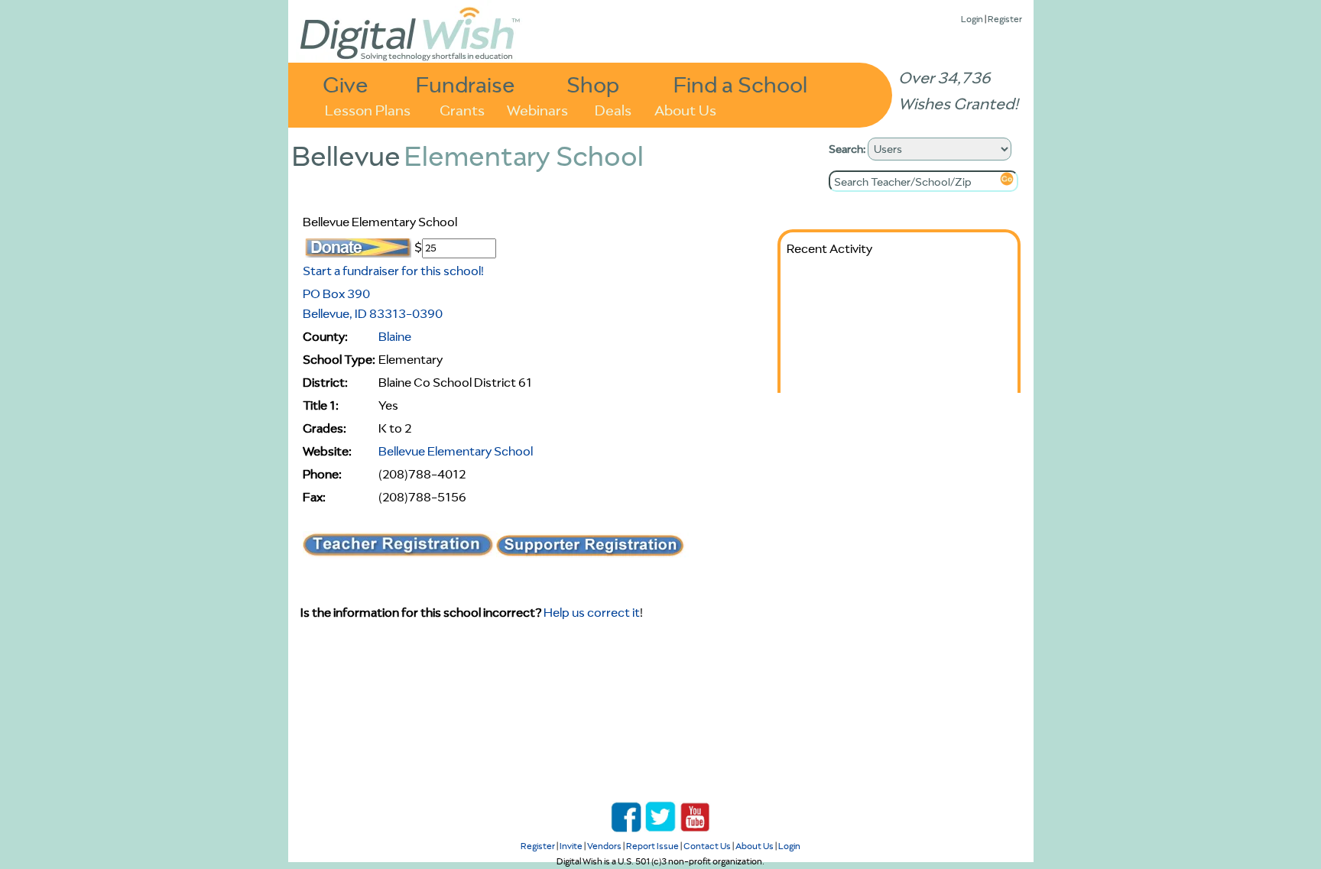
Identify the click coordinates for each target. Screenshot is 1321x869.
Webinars (537, 109)
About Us (685, 109)
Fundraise (465, 84)
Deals (613, 109)
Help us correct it (592, 612)
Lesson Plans (368, 109)
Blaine (394, 336)
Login (972, 18)
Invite (571, 845)
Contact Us (707, 845)
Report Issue (652, 845)
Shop (592, 84)
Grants (462, 109)
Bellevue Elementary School (455, 451)
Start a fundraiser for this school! (393, 270)
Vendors (604, 845)
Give (345, 84)
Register (1005, 18)
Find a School (740, 84)
